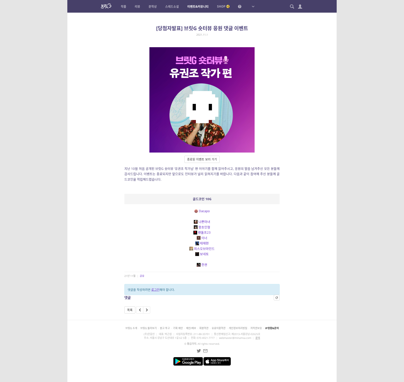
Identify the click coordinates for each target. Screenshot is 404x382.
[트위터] (199, 351)
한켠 (204, 265)
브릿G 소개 (131, 328)
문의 (257, 338)
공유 (142, 276)
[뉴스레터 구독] (205, 351)
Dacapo (204, 211)
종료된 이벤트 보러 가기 (202, 159)
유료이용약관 (219, 328)
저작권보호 (256, 328)
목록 (130, 310)
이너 (204, 238)
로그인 (155, 290)
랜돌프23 (204, 232)
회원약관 (204, 328)
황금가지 (191, 344)
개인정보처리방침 (238, 328)
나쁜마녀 (204, 222)
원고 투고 (165, 328)
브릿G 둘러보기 (148, 328)
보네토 (204, 254)
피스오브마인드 (204, 249)
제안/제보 (191, 328)
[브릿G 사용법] (240, 6)
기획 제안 (178, 328)
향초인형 (204, 227)
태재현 (204, 243)
